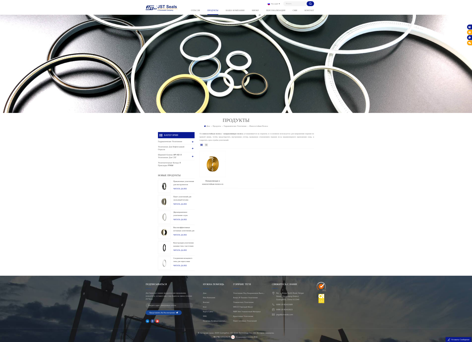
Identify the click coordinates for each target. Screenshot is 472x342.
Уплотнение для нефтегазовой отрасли (171, 148)
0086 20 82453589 (284, 304)
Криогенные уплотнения (243, 316)
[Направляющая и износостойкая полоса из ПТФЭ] (212, 168)
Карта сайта (208, 311)
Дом (208, 126)
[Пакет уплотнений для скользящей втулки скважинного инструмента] (164, 201)
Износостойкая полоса (258, 126)
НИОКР (255, 10)
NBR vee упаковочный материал (247, 311)
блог (205, 307)
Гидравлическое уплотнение (235, 126)
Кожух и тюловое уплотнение (245, 297)
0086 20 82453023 (284, 309)
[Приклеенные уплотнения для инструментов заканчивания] (164, 186)
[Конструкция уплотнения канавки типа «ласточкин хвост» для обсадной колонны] (164, 247)
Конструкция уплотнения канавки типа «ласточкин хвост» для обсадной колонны (183, 245)
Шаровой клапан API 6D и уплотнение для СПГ (170, 156)
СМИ (295, 10)
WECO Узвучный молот (243, 307)
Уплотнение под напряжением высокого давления (249, 293)
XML (205, 316)
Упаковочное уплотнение (243, 302)
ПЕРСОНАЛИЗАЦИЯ (275, 10)
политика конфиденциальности (215, 321)
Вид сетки (201, 145)
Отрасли (195, 10)
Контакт (309, 10)
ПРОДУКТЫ (212, 10)
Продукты (217, 126)
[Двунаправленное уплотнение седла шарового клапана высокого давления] (164, 217)
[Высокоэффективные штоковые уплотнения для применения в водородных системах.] (164, 232)
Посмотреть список (206, 145)
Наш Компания (209, 297)
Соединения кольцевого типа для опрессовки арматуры (182, 260)
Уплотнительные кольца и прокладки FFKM (169, 164)
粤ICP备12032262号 (222, 337)
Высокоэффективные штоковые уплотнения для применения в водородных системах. (183, 229)
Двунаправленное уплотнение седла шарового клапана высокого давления (180, 214)
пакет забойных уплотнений (245, 321)
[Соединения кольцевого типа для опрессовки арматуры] (164, 263)
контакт (206, 302)
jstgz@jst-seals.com (284, 315)
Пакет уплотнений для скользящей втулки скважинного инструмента (182, 199)
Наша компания (235, 10)
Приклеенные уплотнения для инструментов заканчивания (183, 183)
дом (204, 293)
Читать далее (180, 189)
